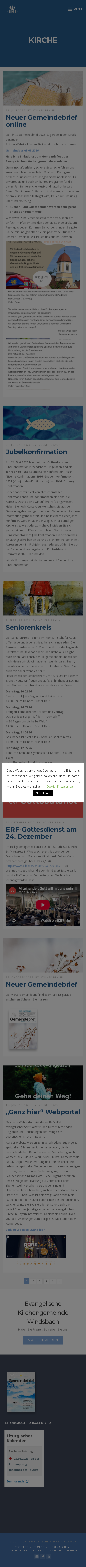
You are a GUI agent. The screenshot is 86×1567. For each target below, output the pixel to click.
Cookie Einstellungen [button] (60, 786)
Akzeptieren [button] (43, 793)
